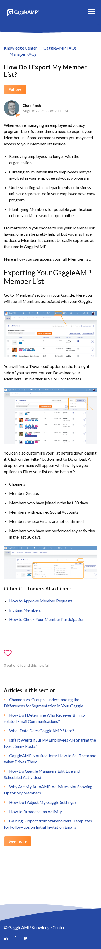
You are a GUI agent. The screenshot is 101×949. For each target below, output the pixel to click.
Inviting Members (25, 610)
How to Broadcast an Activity (35, 811)
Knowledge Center (20, 47)
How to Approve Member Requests (41, 600)
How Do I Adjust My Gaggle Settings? (42, 802)
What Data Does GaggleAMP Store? (41, 730)
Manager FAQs (23, 54)
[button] (91, 10)
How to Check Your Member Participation (46, 619)
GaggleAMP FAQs (60, 47)
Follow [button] (15, 89)
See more (18, 841)
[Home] (22, 12)
